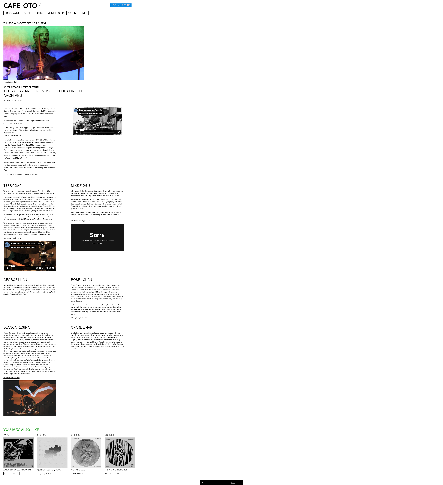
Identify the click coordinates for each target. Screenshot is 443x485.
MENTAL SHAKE (78, 470)
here (233, 483)
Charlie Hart (82, 327)
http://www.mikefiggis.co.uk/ (81, 221)
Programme (12, 13)
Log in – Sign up (121, 5)
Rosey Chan (81, 280)
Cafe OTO (20, 5)
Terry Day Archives (20, 111)
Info (85, 13)
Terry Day (12, 185)
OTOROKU (41, 435)
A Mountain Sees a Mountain (17, 470)
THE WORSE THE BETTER (116, 470)
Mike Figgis (81, 185)
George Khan (15, 280)
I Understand (240, 483)
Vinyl (6, 435)
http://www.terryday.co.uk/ (12, 238)
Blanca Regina (16, 327)
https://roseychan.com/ (79, 318)
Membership (56, 13)
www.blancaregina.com (11, 377)
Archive (72, 13)
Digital (39, 13)
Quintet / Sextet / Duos (49, 470)
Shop (27, 13)
